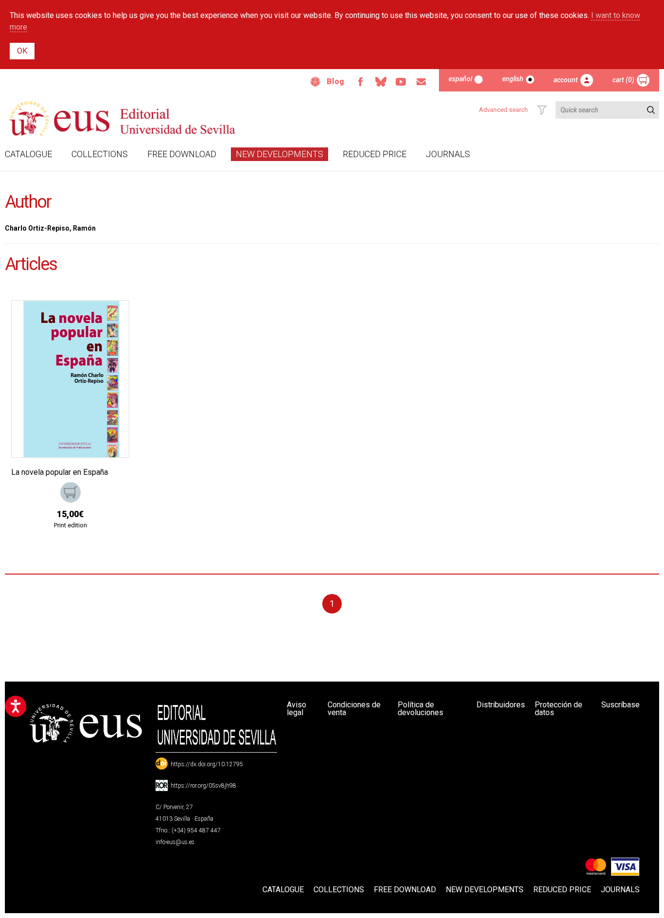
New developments (279, 154)
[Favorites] (109, 320)
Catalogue (28, 154)
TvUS (401, 82)
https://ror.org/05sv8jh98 (203, 785)
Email (421, 82)
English (513, 79)
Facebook (360, 82)
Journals (448, 154)
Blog (335, 81)
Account (566, 80)
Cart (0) (623, 80)
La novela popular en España (59, 472)
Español (460, 79)
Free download (181, 154)
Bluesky (380, 82)
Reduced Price (374, 154)
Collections (99, 154)
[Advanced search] (542, 110)
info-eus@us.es (175, 842)
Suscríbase (620, 704)
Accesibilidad (315, 82)
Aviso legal (296, 708)
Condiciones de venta (354, 708)
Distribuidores (500, 704)
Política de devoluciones (420, 708)
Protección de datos (558, 708)
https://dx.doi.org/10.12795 (207, 764)
